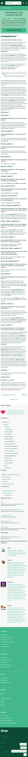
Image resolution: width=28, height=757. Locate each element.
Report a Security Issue (6, 664)
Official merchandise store (6, 720)
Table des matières (6, 479)
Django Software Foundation (7, 642)
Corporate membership (6, 718)
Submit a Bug (4, 662)
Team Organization (5, 639)
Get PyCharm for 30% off (14, 30)
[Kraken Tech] (3, 586)
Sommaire (17, 509)
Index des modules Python (8, 483)
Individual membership (6, 666)
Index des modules (8, 509)
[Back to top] (25, 754)
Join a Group (3, 657)
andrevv (4, 747)
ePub (18, 536)
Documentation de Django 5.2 (8, 490)
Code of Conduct (4, 644)
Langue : (23, 747)
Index (2, 509)
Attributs (6, 465)
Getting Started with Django (7, 637)
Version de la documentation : (19, 751)
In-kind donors (5, 737)
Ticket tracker (4, 527)
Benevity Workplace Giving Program (9, 723)
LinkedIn (3, 702)
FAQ (2, 502)
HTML (13, 536)
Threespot (4, 743)
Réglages (24, 394)
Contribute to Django (5, 659)
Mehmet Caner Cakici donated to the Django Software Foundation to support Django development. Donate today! (16, 412)
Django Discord (4, 680)
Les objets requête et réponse (9, 394)
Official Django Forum (6, 521)
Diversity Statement (5, 646)
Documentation (6, 8)
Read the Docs (8, 538)
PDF (16, 536)
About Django (4, 635)
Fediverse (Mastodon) (5, 698)
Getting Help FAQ (4, 677)
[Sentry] (3, 552)
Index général (5, 481)
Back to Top (14, 399)
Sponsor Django (4, 716)
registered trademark (14, 752)
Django (2, 3)
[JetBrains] (3, 564)
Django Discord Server (6, 515)
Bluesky (2, 700)
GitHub (2, 693)
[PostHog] (3, 609)
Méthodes (6, 424)
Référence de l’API (7, 493)
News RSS (3, 705)
